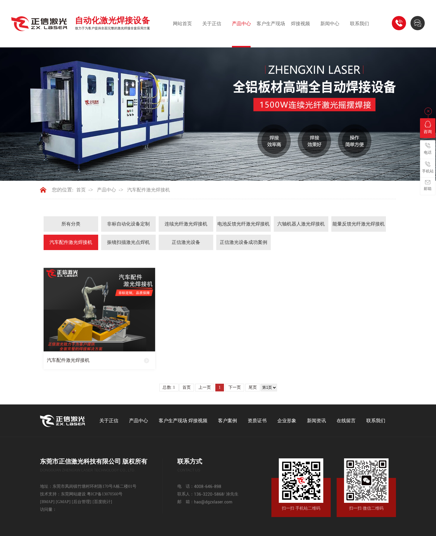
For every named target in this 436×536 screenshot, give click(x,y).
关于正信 (211, 23)
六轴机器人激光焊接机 (301, 223)
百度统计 (102, 502)
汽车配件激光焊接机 (148, 189)
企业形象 (286, 420)
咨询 (428, 131)
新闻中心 (329, 23)
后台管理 (81, 502)
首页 (81, 189)
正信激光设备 (186, 242)
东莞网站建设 (73, 494)
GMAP (63, 502)
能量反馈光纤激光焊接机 (358, 223)
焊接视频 (300, 23)
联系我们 (359, 23)
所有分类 (70, 223)
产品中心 (241, 23)
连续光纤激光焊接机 (186, 223)
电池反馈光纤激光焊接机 (243, 223)
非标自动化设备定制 (128, 223)
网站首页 (182, 23)
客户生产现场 (271, 23)
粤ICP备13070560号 (104, 494)
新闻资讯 (316, 420)
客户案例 (227, 420)
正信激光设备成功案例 (243, 242)
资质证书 (257, 420)
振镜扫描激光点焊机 (128, 242)
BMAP (47, 502)
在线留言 (346, 420)
